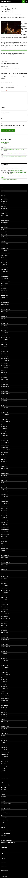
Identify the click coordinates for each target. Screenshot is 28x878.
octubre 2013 (3, 559)
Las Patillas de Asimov (5, 805)
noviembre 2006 (4, 754)
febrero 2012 (3, 606)
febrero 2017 (3, 466)
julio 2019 (3, 398)
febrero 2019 (3, 410)
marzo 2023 (3, 295)
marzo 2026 (3, 210)
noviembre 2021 (4, 332)
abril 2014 (3, 545)
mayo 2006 (3, 768)
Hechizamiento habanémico (6, 840)
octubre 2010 (3, 644)
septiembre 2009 (4, 674)
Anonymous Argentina (5, 784)
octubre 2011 (3, 616)
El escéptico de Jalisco (5, 833)
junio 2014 (3, 541)
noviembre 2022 (4, 304)
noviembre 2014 (4, 529)
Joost (2, 179)
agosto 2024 (3, 255)
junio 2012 (3, 597)
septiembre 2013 (4, 562)
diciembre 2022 (4, 302)
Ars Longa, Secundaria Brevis (6, 830)
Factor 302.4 (3, 835)
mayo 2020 (3, 374)
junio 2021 (3, 344)
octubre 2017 (3, 447)
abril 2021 (3, 349)
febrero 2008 (3, 719)
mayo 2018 (3, 431)
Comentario (4, 90)
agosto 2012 (3, 592)
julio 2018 (3, 426)
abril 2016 (3, 489)
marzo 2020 (3, 379)
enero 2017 (3, 468)
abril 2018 (3, 433)
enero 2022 (3, 328)
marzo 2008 (3, 716)
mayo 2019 (3, 402)
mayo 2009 (3, 684)
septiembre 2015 (4, 506)
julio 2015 (3, 510)
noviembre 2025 (4, 220)
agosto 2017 (3, 452)
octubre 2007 (3, 728)
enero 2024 (3, 271)
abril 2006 (3, 770)
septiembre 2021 (4, 337)
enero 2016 (3, 496)
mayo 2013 (3, 571)
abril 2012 (3, 602)
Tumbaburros (3, 862)
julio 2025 (3, 229)
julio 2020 (3, 370)
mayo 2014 (3, 543)
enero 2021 (3, 356)
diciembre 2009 (4, 667)
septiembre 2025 (4, 224)
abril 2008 (3, 714)
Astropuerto (3, 787)
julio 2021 (3, 342)
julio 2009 (3, 679)
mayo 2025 (3, 234)
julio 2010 (3, 651)
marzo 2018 (3, 435)
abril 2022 (3, 320)
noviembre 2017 (4, 445)
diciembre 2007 (4, 723)
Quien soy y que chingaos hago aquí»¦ (8, 842)
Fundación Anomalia (5, 870)
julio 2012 (3, 595)
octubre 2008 (3, 700)
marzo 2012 (3, 604)
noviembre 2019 (4, 388)
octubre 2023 (3, 278)
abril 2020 (3, 377)
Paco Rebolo (3, 851)
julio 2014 (3, 538)
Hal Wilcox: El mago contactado (10, 179)
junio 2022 (3, 316)
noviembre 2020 (4, 360)
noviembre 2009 (4, 670)
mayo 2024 (3, 262)
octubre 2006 (3, 756)
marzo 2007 (3, 745)
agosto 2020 (3, 367)
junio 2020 (3, 372)
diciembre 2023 (4, 274)
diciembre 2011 (4, 611)
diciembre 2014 (4, 527)
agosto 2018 (3, 424)
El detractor (3, 794)
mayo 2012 (3, 599)
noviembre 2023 (4, 276)
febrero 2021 (3, 353)
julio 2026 (3, 201)
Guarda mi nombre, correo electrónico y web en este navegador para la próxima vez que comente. (12, 126)
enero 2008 (3, 721)
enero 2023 (3, 299)
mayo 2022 (3, 318)
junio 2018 (3, 428)
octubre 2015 (3, 503)
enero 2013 (3, 581)
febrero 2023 (3, 297)
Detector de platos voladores (17, 170)
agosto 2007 (3, 733)
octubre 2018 (3, 419)
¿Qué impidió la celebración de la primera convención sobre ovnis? (14, 153)
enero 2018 (3, 440)
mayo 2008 (3, 712)
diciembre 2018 (4, 414)
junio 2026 (3, 203)
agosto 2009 (3, 677)
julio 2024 (3, 257)
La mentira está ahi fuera (6, 803)
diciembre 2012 (4, 583)
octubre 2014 (3, 531)
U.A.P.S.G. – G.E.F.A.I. (5, 820)
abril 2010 (3, 658)
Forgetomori (3, 796)
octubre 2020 (3, 363)
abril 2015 (3, 517)
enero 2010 (3, 665)
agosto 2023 (3, 283)
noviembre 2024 (4, 248)
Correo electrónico (5, 113)
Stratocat (3, 853)
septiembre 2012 (4, 590)
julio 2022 (3, 313)
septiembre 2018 (4, 421)
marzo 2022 (3, 323)
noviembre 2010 (4, 641)
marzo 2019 (3, 407)
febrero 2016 (3, 494)
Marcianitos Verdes (6, 1)
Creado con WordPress (5, 876)
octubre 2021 (3, 335)
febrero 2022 (3, 325)
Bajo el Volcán (3, 789)
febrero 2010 (3, 663)
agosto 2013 (3, 564)
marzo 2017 (3, 463)
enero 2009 (3, 693)
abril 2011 (3, 630)
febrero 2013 (3, 578)
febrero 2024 (3, 269)
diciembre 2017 (4, 442)
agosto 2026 (3, 199)
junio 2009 (3, 681)
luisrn (11, 13)
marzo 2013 (3, 576)
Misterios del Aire (4, 815)
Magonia (2, 810)
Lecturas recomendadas (5, 808)
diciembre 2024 (4, 246)
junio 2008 (3, 709)
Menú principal (26, 1)
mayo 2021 (3, 346)
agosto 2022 (3, 311)
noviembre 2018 (4, 417)
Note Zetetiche (4, 817)
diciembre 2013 (4, 555)
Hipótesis (3, 801)
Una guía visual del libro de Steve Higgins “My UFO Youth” (12, 149)
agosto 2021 (3, 339)
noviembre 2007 (4, 726)
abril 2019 (3, 405)
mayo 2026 (3, 206)
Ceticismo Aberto (4, 791)
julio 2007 (3, 735)
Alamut (2, 782)
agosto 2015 (3, 508)
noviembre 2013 (4, 557)
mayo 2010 (3, 656)
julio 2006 (3, 763)
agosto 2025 (3, 227)
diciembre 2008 (4, 695)
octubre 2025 (3, 222)
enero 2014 (3, 552)
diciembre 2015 (4, 499)
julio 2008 (3, 707)
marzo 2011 (3, 632)
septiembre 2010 (4, 646)
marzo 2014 (3, 548)
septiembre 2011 (4, 618)
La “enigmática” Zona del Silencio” (16, 167)
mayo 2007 (3, 740)
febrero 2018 (3, 438)
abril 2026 (3, 208)
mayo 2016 (3, 487)
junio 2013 (3, 569)
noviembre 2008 (4, 698)
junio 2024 (3, 260)
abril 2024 (3, 264)
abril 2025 (3, 236)
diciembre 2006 (4, 752)
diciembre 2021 (4, 330)
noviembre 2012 (4, 585)
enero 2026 (3, 215)
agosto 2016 (3, 480)
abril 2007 (3, 742)
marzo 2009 (3, 688)
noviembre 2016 (4, 473)
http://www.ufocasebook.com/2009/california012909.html (14, 50)
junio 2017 (3, 456)
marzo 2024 (3, 267)
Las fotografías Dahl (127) (6, 146)
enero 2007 (3, 749)
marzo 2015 (3, 520)
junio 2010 (3, 653)
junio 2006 (3, 766)
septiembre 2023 (4, 281)
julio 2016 (3, 482)
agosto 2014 (3, 536)
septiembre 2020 (4, 365)
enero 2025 (3, 243)
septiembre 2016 (4, 477)
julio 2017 (3, 454)
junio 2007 (3, 738)
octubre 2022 (3, 306)
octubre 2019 (3, 391)
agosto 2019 (3, 395)
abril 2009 (3, 686)
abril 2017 (3, 461)
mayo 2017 (3, 459)
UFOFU (2, 822)
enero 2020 (3, 384)
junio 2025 (3, 231)
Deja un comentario (19, 13)
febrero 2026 (3, 213)
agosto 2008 (3, 705)
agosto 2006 (3, 761)
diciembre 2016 (4, 470)
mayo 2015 (3, 515)
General (2, 6)
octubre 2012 (3, 588)
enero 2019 (3, 412)
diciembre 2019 (4, 386)
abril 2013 (3, 574)
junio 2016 (3, 484)
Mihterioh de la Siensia (5, 813)
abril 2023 (3, 292)
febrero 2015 (3, 522)
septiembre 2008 (4, 702)
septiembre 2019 (4, 393)
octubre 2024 (3, 250)
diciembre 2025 (4, 217)
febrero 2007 (3, 747)
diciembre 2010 (4, 639)
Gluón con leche (4, 798)
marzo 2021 (3, 351)
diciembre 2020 (4, 358)
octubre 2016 (3, 475)
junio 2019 (3, 400)
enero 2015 (3, 524)
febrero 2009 (3, 691)
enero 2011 (3, 637)
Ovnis (6, 6)
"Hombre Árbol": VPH (5, 142)
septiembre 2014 (4, 534)
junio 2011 (3, 625)
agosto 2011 (3, 620)
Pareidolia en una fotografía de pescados (9, 62)
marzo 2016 (3, 492)
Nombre (3, 107)
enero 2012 (3, 609)
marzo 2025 (3, 238)
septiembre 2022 (4, 309)
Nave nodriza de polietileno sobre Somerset (10, 67)
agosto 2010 (3, 649)
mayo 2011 (3, 627)
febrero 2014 (3, 550)
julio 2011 (3, 623)
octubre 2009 (3, 672)
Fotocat (2, 837)
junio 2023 (3, 288)
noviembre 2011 (4, 613)
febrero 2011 (3, 634)
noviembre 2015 (4, 501)
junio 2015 (3, 513)
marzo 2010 (3, 660)
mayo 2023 (3, 290)
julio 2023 (3, 285)
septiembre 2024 (4, 253)
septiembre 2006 (4, 759)
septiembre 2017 (4, 449)
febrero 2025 (3, 241)
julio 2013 (3, 567)
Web (2, 118)
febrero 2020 (3, 381)
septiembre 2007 (4, 731)
